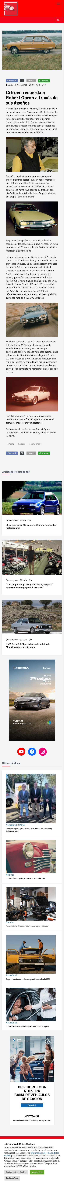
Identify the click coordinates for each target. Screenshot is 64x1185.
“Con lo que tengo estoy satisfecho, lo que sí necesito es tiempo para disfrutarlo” (29, 586)
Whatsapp (45, 81)
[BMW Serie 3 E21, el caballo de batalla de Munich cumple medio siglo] (32, 617)
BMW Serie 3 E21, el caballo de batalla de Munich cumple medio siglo (28, 646)
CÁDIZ (21, 824)
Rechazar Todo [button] (12, 1178)
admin (10, 85)
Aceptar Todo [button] (37, 1172)
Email (32, 81)
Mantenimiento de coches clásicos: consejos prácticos (27, 926)
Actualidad (11, 824)
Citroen (10, 444)
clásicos (21, 444)
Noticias (10, 874)
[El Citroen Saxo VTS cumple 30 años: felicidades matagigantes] (32, 498)
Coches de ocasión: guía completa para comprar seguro (27, 1026)
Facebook (12, 81)
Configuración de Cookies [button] (16, 1172)
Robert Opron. (35, 444)
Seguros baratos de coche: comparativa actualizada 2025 (28, 979)
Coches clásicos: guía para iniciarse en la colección (25, 878)
